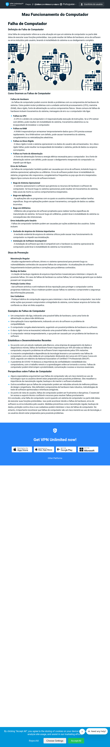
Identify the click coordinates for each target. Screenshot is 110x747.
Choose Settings (54, 741)
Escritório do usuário (93, 4)
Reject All (34, 741)
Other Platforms (55, 458)
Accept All (76, 741)
